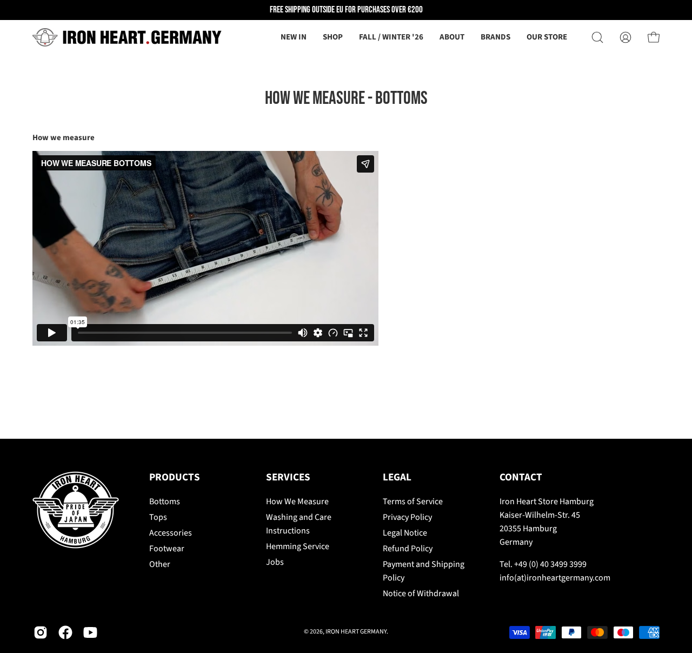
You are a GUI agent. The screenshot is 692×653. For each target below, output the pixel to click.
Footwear (166, 549)
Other (159, 564)
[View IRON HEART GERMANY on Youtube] (90, 632)
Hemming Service (297, 546)
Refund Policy (407, 549)
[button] (452, 37)
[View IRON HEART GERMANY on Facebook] (65, 632)
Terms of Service (413, 501)
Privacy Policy (407, 517)
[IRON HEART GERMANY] (127, 37)
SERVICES (288, 477)
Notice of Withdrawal (421, 593)
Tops (158, 517)
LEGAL (397, 477)
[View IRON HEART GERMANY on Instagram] (40, 632)
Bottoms (164, 501)
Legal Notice (405, 533)
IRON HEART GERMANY (356, 631)
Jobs (275, 562)
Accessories (170, 533)
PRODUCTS (174, 477)
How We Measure (297, 501)
